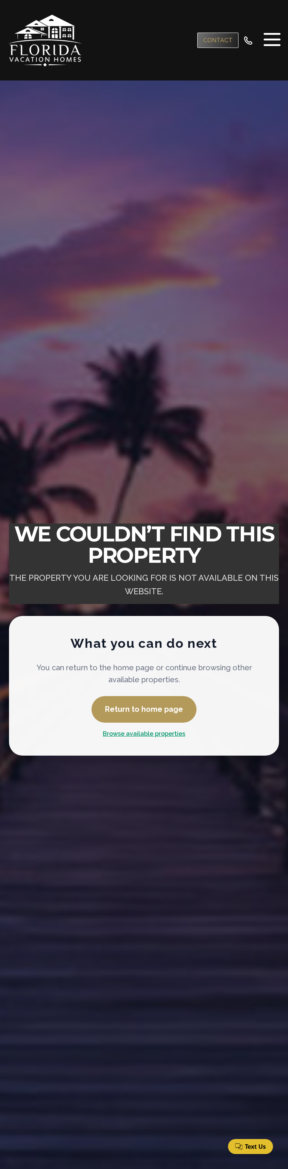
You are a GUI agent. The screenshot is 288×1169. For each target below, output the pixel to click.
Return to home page (144, 709)
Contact (217, 40)
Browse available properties (144, 733)
